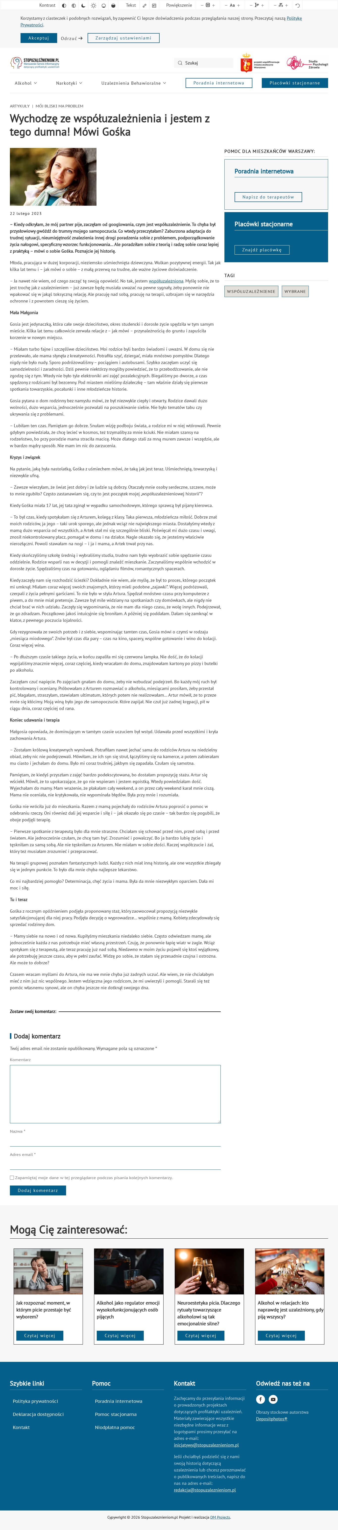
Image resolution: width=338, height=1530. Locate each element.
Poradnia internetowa (218, 83)
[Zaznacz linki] (144, 5)
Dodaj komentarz (38, 1190)
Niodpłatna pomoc (115, 1427)
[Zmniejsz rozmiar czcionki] (226, 5)
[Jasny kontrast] (93, 5)
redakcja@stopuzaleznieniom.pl (205, 1490)
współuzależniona (166, 281)
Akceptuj (38, 38)
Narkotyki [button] (66, 83)
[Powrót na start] (34, 63)
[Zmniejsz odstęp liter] (275, 5)
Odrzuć (69, 38)
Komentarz (20, 1059)
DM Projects (220, 1517)
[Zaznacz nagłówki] (154, 5)
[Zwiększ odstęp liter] (286, 5)
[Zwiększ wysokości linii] (262, 5)
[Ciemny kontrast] (83, 5)
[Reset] (298, 5)
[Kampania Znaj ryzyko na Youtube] (273, 1399)
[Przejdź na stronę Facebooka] (260, 1399)
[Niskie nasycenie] (104, 5)
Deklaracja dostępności (38, 1414)
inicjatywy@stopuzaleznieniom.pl (206, 1445)
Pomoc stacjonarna (116, 1414)
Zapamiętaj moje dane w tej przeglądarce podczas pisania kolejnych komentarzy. (93, 1177)
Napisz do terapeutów (268, 197)
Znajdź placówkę (262, 250)
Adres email (23, 1154)
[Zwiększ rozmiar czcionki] (238, 5)
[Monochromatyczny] (74, 5)
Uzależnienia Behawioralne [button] (131, 83)
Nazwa (17, 1131)
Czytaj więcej (39, 1335)
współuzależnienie (251, 291)
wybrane (295, 291)
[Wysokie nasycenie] (113, 5)
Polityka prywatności (35, 1401)
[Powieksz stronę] (213, 5)
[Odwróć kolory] (64, 5)
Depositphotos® (272, 1419)
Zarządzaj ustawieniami (124, 38)
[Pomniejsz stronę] (202, 5)
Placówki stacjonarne (295, 83)
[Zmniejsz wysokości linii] (251, 5)
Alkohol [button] (23, 83)
